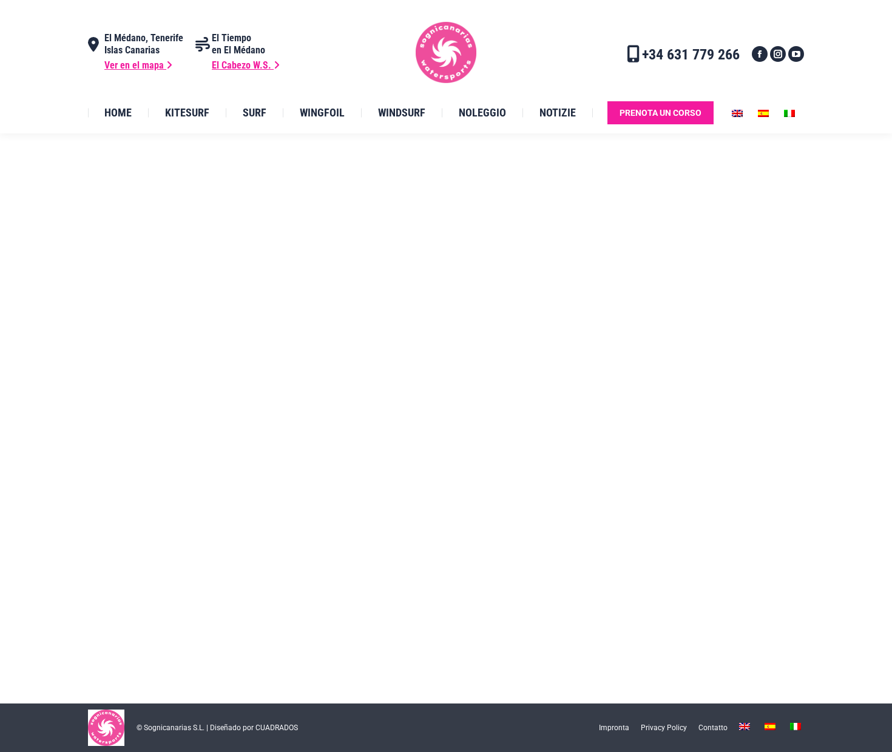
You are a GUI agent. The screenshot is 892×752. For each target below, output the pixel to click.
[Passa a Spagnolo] (765, 112)
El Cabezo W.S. (243, 65)
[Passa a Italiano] (791, 112)
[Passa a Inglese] (739, 112)
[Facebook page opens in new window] (760, 54)
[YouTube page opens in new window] (796, 54)
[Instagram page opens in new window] (778, 54)
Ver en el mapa (135, 65)
